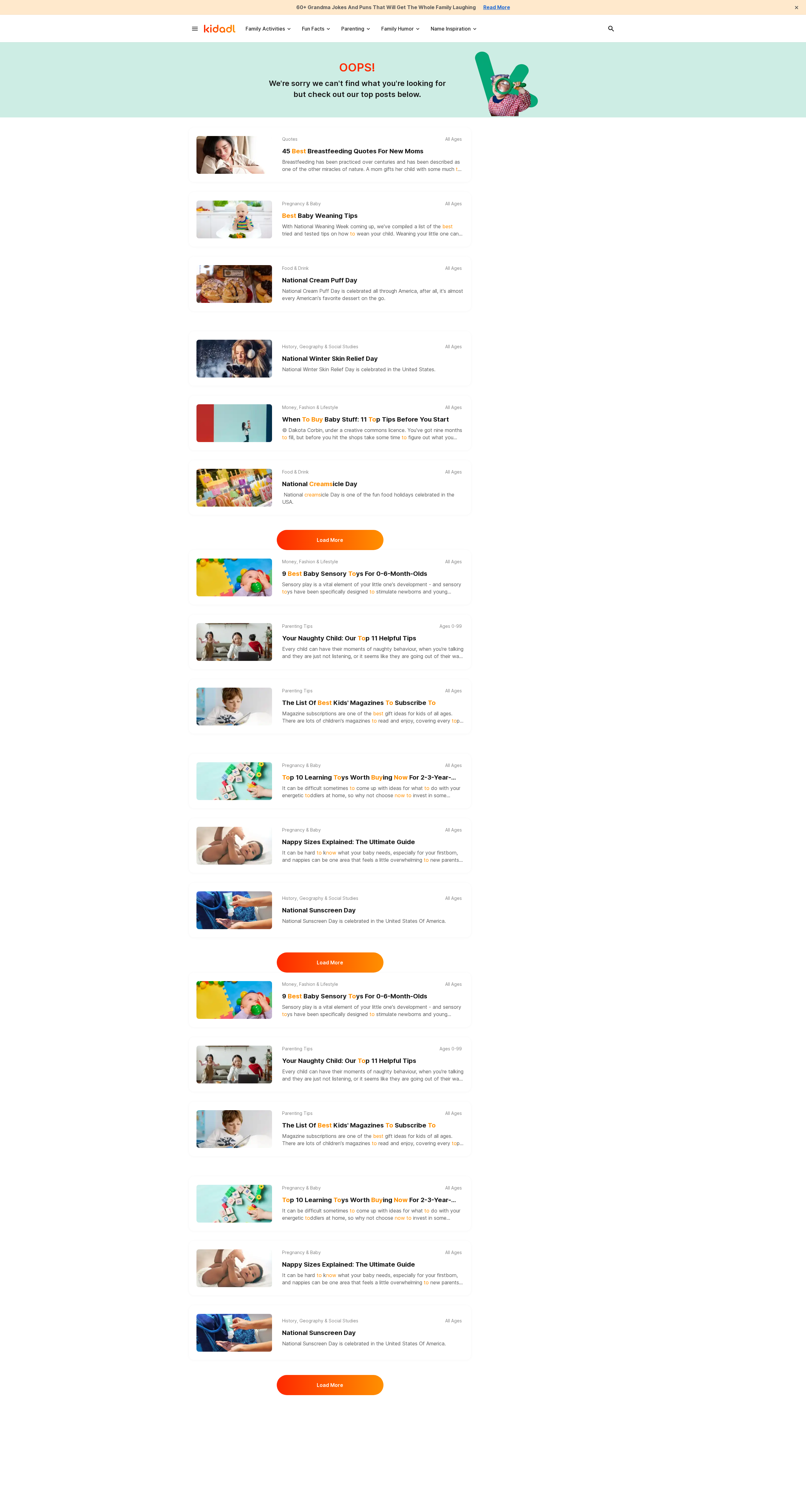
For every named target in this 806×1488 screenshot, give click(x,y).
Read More (496, 7)
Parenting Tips (297, 626)
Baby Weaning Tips (320, 215)
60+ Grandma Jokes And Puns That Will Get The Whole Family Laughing (386, 7)
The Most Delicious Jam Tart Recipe (338, 1483)
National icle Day (319, 484)
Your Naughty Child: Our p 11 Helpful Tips (349, 638)
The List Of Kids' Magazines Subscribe (359, 703)
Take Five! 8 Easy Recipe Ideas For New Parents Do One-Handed (366, 1419)
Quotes (290, 139)
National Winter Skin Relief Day (330, 358)
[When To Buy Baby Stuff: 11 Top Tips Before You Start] (234, 423)
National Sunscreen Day (319, 910)
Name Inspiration (451, 29)
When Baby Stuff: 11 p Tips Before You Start (365, 419)
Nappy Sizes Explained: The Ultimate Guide (348, 842)
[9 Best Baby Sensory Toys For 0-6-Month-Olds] (234, 577)
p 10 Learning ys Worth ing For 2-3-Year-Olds (366, 778)
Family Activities (265, 29)
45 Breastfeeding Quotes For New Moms (352, 151)
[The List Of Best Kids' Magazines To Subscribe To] (234, 706)
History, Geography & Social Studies (320, 346)
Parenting (352, 29)
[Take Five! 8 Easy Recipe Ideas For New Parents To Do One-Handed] (234, 1422)
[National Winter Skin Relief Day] (234, 359)
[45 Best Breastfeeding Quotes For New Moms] (234, 155)
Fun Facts (313, 29)
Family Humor (397, 29)
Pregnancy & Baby (301, 203)
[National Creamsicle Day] (234, 488)
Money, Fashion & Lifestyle (310, 407)
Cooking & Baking (300, 1406)
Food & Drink (295, 268)
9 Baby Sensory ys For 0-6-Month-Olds (354, 573)
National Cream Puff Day (319, 280)
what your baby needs (364, 852)
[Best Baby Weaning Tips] (234, 219)
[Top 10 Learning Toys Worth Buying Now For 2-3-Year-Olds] (234, 781)
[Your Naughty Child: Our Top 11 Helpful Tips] (234, 642)
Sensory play (297, 584)
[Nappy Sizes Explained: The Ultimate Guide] (234, 846)
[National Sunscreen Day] (234, 910)
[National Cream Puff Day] (234, 284)
